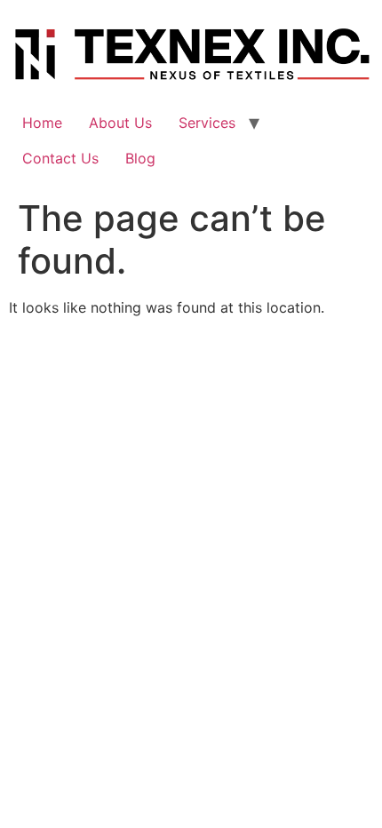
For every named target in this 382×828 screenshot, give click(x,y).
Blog (140, 158)
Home (42, 122)
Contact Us (60, 158)
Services (207, 122)
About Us (120, 122)
